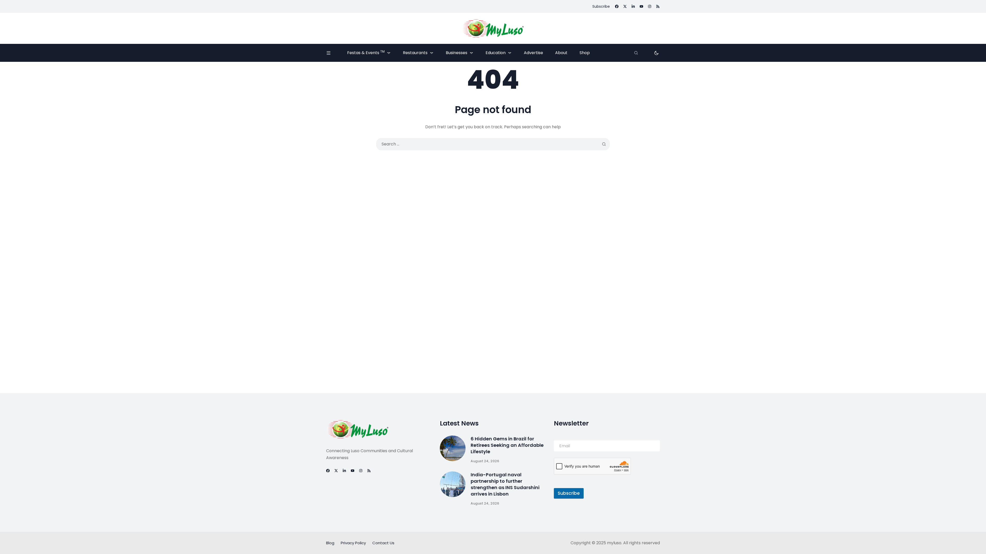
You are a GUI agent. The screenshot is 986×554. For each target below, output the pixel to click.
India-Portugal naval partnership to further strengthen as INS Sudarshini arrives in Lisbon (505, 484)
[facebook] (617, 6)
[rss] (658, 6)
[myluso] (493, 28)
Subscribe (569, 493)
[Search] (636, 53)
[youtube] (641, 6)
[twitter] (625, 6)
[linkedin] (633, 6)
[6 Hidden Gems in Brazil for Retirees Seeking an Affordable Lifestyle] (453, 448)
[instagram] (649, 6)
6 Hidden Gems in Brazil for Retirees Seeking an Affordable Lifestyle (507, 445)
